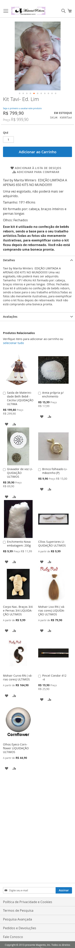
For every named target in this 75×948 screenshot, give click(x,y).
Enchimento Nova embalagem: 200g (19, 543)
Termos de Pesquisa (18, 910)
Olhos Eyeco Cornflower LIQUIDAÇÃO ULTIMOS (16, 748)
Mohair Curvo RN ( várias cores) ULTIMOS (17, 677)
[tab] (37, 260)
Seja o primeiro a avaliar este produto (22, 108)
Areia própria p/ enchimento (53, 394)
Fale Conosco (13, 937)
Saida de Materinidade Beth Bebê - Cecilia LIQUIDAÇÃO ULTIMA (20, 398)
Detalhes (9, 260)
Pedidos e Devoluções (19, 928)
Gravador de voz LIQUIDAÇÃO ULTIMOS (20, 472)
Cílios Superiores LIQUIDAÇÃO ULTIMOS (52, 543)
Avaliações (10, 316)
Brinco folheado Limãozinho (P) (54, 471)
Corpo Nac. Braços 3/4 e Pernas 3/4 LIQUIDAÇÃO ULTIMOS (18, 610)
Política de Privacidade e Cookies (27, 902)
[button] (19, 93)
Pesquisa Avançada (17, 919)
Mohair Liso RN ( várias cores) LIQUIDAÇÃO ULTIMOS (51, 610)
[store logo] (28, 11)
